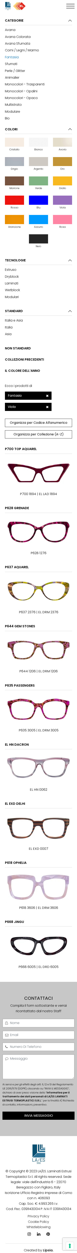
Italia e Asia (14, 320)
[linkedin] (38, 1228)
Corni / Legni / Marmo (22, 50)
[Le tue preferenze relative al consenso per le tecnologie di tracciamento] (70, 1246)
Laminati (11, 283)
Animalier (12, 77)
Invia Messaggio (38, 1115)
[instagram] (29, 1228)
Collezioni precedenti (24, 359)
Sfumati (11, 64)
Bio (7, 118)
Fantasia (12, 57)
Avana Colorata (18, 36)
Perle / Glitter (15, 70)
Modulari (12, 297)
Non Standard (18, 348)
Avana (10, 30)
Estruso (10, 269)
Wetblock (12, 290)
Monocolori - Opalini (21, 91)
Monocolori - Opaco (21, 98)
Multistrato (13, 104)
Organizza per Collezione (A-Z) (39, 434)
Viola (12, 406)
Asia (8, 334)
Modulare (12, 111)
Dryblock (12, 276)
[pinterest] (48, 1228)
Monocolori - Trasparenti (25, 84)
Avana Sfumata (17, 43)
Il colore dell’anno (22, 370)
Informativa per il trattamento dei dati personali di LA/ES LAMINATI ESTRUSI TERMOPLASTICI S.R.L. (36, 1096)
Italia (9, 327)
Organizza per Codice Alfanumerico (38, 422)
